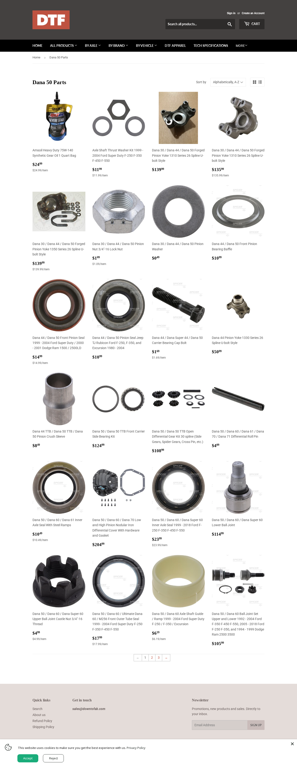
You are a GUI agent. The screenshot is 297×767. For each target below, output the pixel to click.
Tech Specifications (211, 46)
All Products (62, 46)
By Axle (91, 46)
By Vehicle (145, 46)
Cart (255, 24)
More (240, 46)
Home (37, 46)
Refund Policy (42, 721)
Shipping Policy (43, 727)
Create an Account (253, 13)
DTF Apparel (175, 46)
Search (37, 709)
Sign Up (255, 725)
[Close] (292, 744)
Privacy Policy (136, 748)
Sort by (201, 82)
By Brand (117, 46)
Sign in (231, 13)
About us (38, 715)
